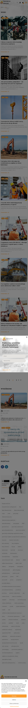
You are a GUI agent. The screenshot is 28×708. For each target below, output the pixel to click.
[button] (26, 681)
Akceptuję (14, 696)
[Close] (26, 337)
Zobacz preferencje (14, 703)
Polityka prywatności (14, 706)
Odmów (14, 699)
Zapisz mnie (5, 369)
